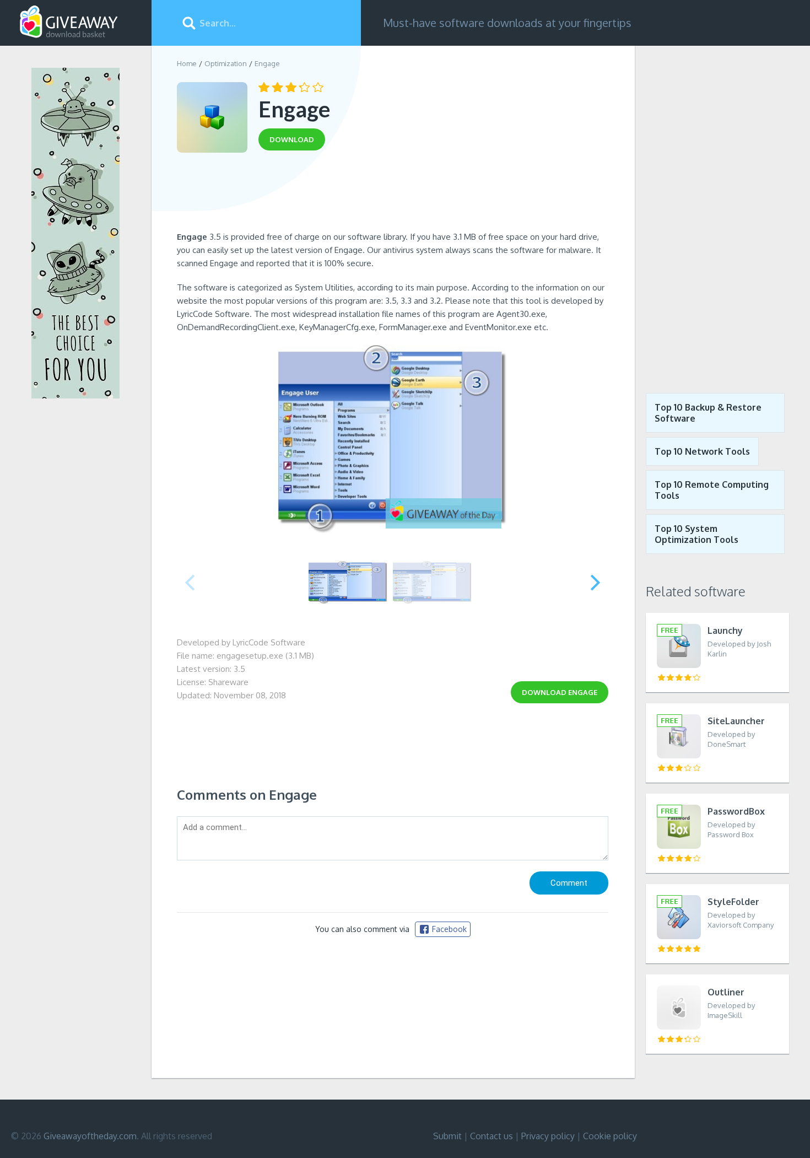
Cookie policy (610, 1135)
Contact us (491, 1135)
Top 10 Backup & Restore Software (708, 413)
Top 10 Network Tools (702, 451)
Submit (447, 1135)
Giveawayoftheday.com (90, 1135)
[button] (595, 582)
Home (187, 63)
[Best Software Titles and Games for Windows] (717, 211)
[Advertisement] (392, 194)
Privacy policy (548, 1135)
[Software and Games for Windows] (69, 22)
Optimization (225, 63)
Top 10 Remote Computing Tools (712, 490)
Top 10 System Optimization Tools (696, 534)
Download (559, 692)
